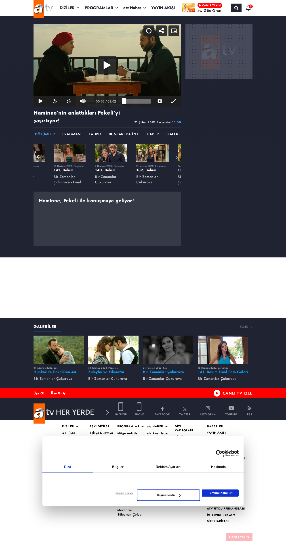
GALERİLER (45, 327)
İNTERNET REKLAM (221, 515)
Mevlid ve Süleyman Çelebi (130, 512)
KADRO (94, 134)
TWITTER (185, 414)
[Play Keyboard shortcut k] (41, 101)
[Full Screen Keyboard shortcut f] (174, 101)
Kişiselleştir (166, 495)
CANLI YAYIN (239, 537)
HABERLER (215, 426)
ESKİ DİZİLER (99, 426)
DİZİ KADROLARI (184, 428)
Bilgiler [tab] (118, 467)
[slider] (137, 101)
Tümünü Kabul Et (220, 493)
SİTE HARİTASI (218, 521)
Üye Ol (39, 393)
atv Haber (132, 8)
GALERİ (172, 134)
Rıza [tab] (67, 467)
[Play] (107, 65)
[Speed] (148, 30)
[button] (38, 157)
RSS (249, 414)
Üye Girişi (58, 393)
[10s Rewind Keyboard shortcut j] (55, 101)
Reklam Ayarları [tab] (168, 467)
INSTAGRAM (208, 414)
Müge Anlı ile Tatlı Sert (127, 435)
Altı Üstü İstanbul (68, 435)
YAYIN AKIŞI (163, 8)
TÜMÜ (244, 326)
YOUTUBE (231, 414)
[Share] (161, 30)
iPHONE (139, 414)
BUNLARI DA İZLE (124, 134)
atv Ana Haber (158, 433)
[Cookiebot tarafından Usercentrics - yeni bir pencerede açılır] (219, 453)
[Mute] (83, 101)
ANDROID (120, 414)
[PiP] (173, 30)
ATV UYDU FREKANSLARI (226, 509)
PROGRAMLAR (99, 8)
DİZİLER (67, 8)
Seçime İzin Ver (124, 493)
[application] (107, 65)
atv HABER (155, 426)
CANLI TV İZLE (238, 393)
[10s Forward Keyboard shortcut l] (69, 101)
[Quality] (160, 101)
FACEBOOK (162, 414)
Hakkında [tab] (218, 467)
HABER (153, 134)
